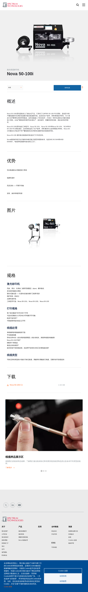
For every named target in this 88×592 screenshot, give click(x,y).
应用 (40, 527)
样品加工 (54, 531)
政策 (69, 537)
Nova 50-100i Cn (16, 385)
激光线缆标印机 (13, 70)
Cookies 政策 (72, 540)
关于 (3, 527)
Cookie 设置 (63, 571)
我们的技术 (5, 537)
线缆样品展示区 (14, 456)
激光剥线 (21, 534)
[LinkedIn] (12, 505)
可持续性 (54, 547)
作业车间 (54, 534)
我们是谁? (5, 531)
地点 (3, 546)
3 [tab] (46, 471)
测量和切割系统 (23, 537)
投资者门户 (5, 543)
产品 (20, 527)
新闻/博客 (5, 540)
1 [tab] (42, 471)
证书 (3, 549)
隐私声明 (71, 543)
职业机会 (4, 555)
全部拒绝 (63, 576)
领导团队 (4, 552)
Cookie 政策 (8, 586)
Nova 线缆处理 (23, 540)
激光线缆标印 (23, 531)
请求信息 (67, 87)
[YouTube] (19, 505)
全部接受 (63, 581)
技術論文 (71, 534)
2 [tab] (44, 471)
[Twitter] (5, 505)
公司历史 (4, 534)
